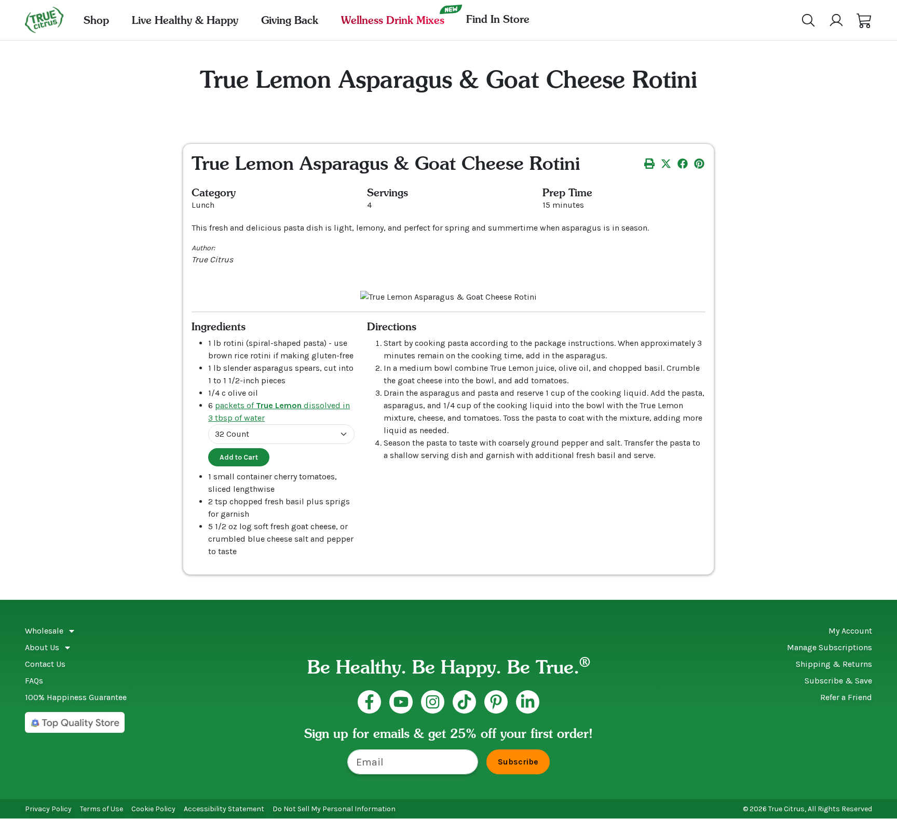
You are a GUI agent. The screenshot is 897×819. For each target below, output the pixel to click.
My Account (850, 631)
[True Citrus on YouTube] (401, 702)
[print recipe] (649, 163)
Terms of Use (101, 808)
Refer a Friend (846, 697)
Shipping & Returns (834, 664)
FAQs (34, 681)
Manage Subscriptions (829, 647)
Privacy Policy (48, 808)
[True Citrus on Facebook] (369, 702)
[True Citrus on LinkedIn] (527, 702)
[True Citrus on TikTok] (464, 702)
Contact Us (45, 664)
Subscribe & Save (838, 681)
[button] (864, 20)
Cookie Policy (153, 808)
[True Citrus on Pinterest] (496, 702)
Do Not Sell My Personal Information (334, 808)
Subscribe (518, 762)
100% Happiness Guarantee (76, 697)
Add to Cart (239, 457)
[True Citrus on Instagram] (432, 702)
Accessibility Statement (224, 808)
